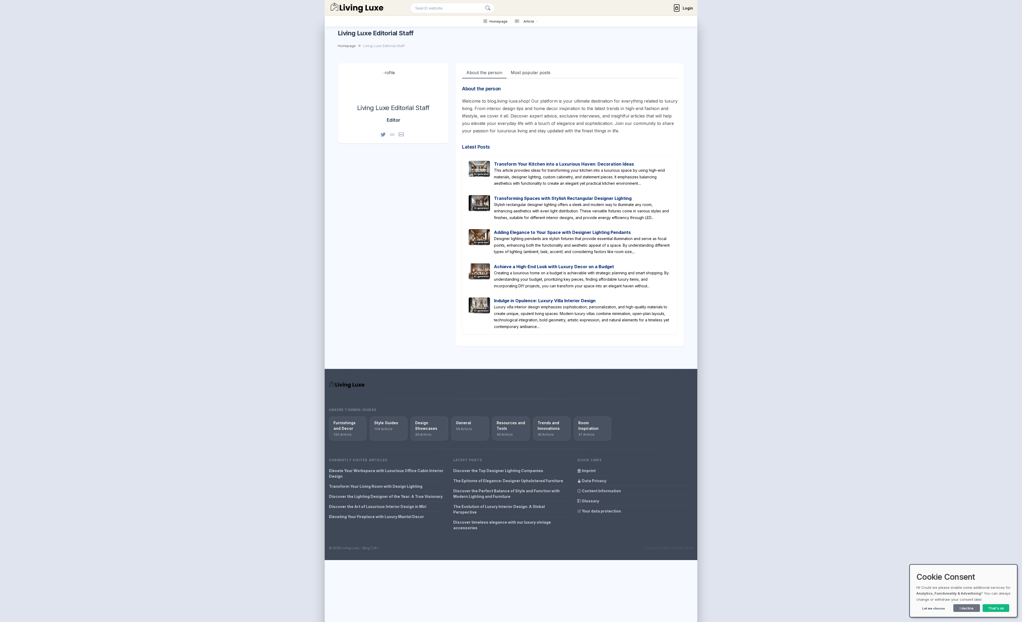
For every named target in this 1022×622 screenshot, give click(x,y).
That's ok (996, 608)
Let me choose (933, 608)
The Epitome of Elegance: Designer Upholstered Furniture (508, 480)
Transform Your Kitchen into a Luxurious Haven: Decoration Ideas (564, 164)
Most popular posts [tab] (530, 72)
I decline (967, 608)
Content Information (601, 491)
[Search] (487, 8)
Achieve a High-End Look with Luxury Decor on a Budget (554, 266)
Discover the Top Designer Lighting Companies (498, 470)
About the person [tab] (484, 72)
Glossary (590, 501)
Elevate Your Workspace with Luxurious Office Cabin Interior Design (386, 473)
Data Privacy (593, 480)
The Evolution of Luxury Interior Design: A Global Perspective (499, 509)
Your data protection (601, 511)
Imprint (588, 470)
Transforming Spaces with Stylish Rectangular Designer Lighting (563, 198)
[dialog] (963, 591)
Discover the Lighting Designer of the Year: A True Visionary (386, 496)
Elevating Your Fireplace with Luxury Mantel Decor (376, 516)
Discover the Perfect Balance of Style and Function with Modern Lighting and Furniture (506, 494)
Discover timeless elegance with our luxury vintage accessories (502, 525)
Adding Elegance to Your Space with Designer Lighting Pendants (562, 232)
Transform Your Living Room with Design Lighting (375, 486)
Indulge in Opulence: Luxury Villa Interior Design (545, 300)
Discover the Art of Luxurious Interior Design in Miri (377, 506)
